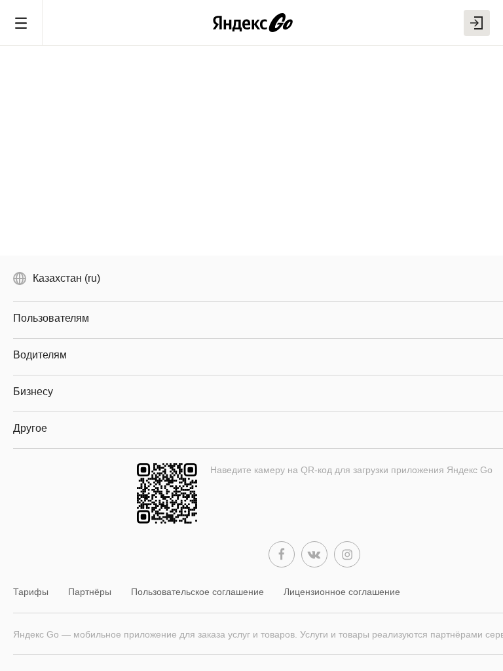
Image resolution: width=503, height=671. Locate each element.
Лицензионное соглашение (342, 591)
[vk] (314, 554)
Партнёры (89, 591)
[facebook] (282, 554)
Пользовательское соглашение (197, 591)
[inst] (347, 554)
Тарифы (30, 591)
